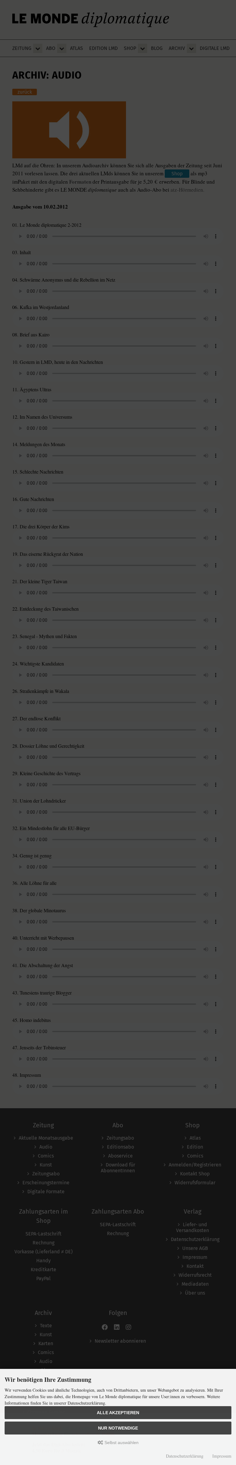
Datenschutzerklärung (184, 1456)
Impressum (221, 1456)
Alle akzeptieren (118, 1412)
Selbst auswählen (121, 1442)
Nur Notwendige (118, 1428)
